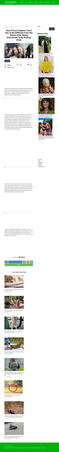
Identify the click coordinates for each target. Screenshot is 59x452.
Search (38, 26)
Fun (26, 2)
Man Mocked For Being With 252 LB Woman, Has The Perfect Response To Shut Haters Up (46, 138)
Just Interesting (10, 2)
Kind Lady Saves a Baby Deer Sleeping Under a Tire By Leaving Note (13, 352)
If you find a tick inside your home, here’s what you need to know (13, 311)
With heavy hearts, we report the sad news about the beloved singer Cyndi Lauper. (45, 96)
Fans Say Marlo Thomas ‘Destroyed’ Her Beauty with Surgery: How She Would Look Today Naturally (45, 116)
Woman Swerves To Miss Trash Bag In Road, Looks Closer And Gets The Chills (13, 437)
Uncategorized (41, 166)
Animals (21, 2)
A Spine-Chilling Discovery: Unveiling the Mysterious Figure (12, 395)
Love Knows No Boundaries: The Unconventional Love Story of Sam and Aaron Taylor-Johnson (46, 75)
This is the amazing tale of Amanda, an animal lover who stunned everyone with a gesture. (13, 416)
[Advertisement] (29, 16)
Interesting (30, 2)
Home (5, 26)
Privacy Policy (47, 2)
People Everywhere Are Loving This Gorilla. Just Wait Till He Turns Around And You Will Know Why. (14, 374)
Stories (40, 2)
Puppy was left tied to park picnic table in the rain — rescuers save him (13, 331)
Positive (36, 2)
